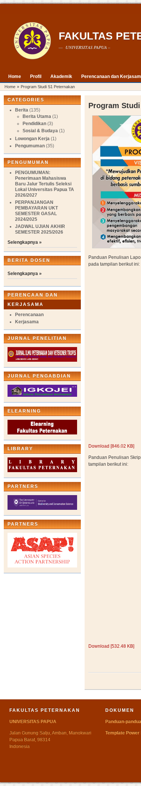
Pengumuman (30, 145)
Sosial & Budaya (40, 130)
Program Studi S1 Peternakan (48, 86)
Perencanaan (29, 314)
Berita (21, 110)
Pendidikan (34, 123)
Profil (35, 76)
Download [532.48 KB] (111, 646)
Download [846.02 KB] (111, 446)
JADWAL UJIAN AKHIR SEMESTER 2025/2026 (40, 229)
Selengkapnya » (25, 242)
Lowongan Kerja (32, 138)
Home (14, 76)
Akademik (61, 76)
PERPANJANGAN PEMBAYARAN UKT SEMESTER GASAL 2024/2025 (36, 211)
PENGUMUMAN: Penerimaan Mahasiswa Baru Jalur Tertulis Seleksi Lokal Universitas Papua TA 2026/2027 (44, 184)
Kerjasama (27, 321)
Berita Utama (37, 116)
